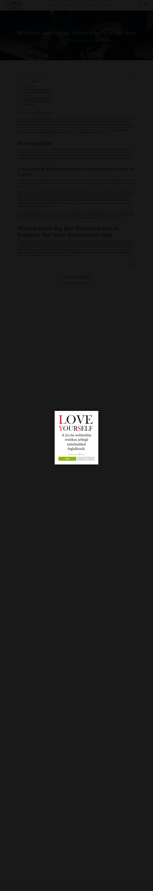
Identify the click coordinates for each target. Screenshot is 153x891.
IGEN (67, 459)
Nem (86, 459)
